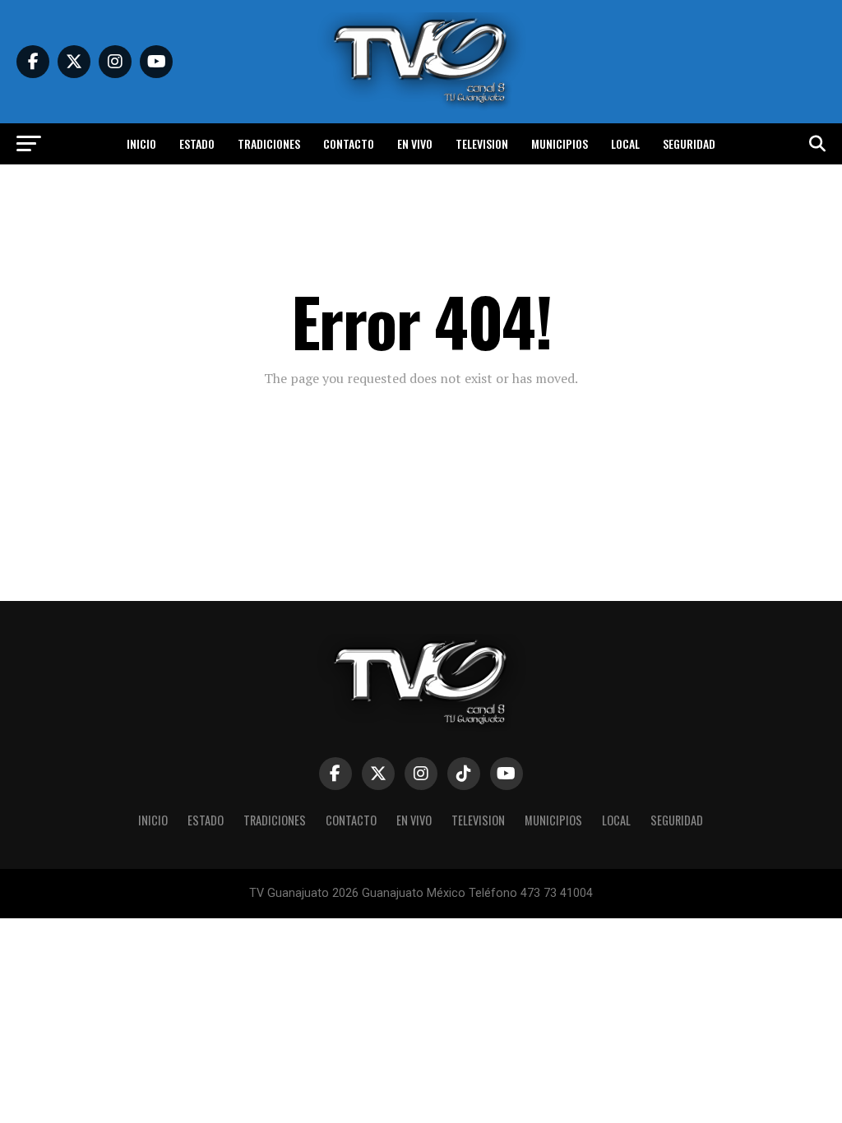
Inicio (141, 143)
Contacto (348, 143)
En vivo (415, 143)
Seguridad (689, 143)
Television (482, 143)
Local (625, 143)
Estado (197, 143)
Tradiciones (269, 143)
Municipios (559, 143)
